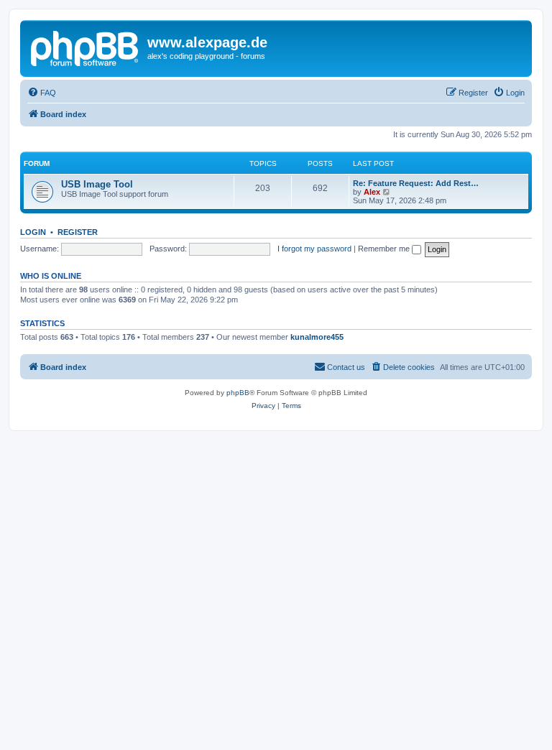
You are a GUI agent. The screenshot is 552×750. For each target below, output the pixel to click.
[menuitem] (41, 92)
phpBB (237, 393)
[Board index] (85, 47)
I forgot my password (314, 248)
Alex (372, 192)
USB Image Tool (97, 184)
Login (33, 232)
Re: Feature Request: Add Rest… (416, 183)
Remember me (385, 248)
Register (78, 232)
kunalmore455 (317, 337)
